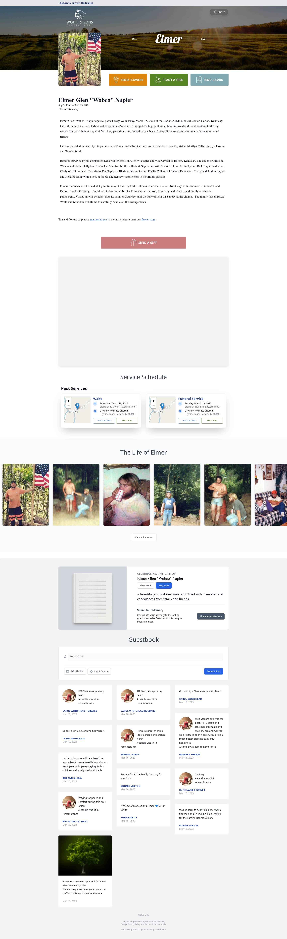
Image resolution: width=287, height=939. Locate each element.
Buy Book (164, 585)
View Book (145, 585)
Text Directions (104, 420)
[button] (77, 406)
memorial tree (98, 219)
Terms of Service (152, 924)
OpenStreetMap (147, 929)
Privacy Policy (134, 924)
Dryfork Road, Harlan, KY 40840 (117, 414)
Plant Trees (127, 420)
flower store (148, 219)
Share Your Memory (211, 616)
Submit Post (213, 671)
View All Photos (143, 537)
